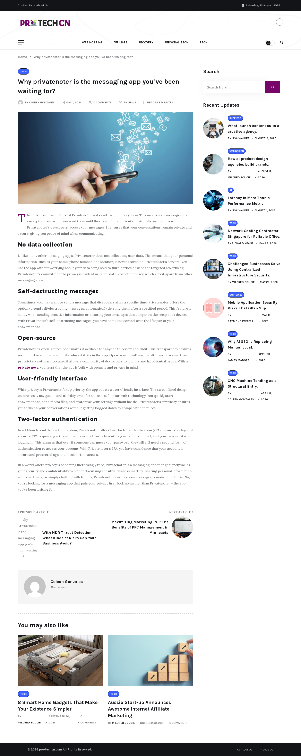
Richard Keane (242, 243)
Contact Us (25, 5)
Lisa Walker (241, 138)
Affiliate (120, 42)
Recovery (145, 42)
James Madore (238, 360)
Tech (203, 42)
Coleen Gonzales (241, 399)
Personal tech (176, 42)
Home (23, 57)
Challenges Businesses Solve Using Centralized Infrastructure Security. (254, 269)
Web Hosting (92, 42)
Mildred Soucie (29, 722)
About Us (42, 5)
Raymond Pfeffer (240, 321)
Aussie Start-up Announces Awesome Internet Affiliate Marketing (139, 708)
